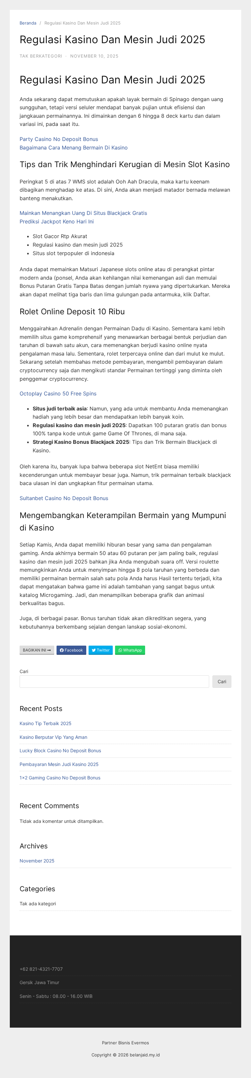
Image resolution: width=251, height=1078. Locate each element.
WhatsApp (132, 650)
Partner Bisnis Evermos (125, 1042)
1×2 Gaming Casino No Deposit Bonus (60, 777)
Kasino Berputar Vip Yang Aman (53, 737)
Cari (24, 671)
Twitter (102, 650)
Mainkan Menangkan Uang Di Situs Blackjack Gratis (83, 213)
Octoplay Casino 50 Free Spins (58, 393)
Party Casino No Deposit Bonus (59, 139)
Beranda (28, 23)
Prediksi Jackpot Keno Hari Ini (57, 221)
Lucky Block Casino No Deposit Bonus (60, 750)
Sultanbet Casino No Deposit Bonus (64, 498)
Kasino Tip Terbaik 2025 (46, 723)
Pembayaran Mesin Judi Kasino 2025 (59, 764)
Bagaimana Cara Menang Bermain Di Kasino (74, 147)
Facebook (73, 650)
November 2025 (37, 860)
